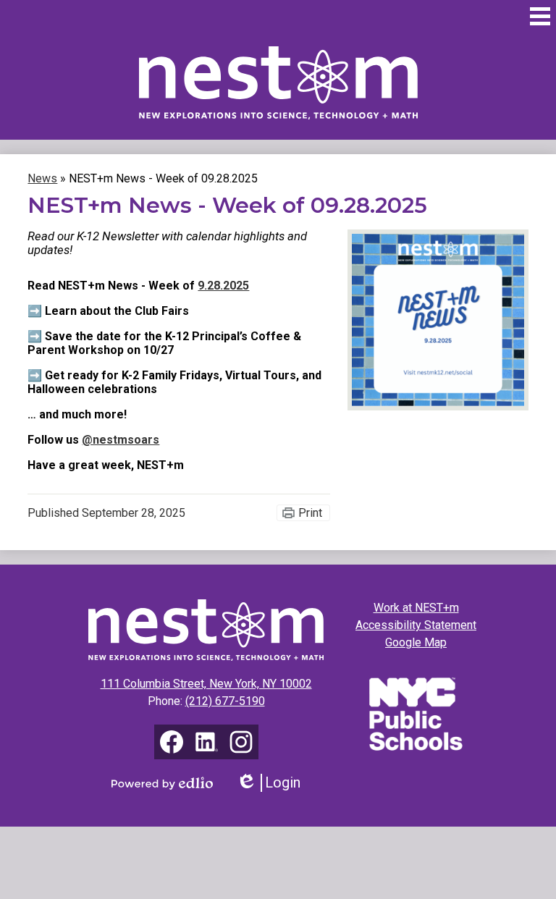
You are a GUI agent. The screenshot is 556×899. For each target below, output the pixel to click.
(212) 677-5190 (225, 701)
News (42, 178)
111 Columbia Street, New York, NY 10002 (206, 684)
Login (273, 783)
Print (310, 513)
